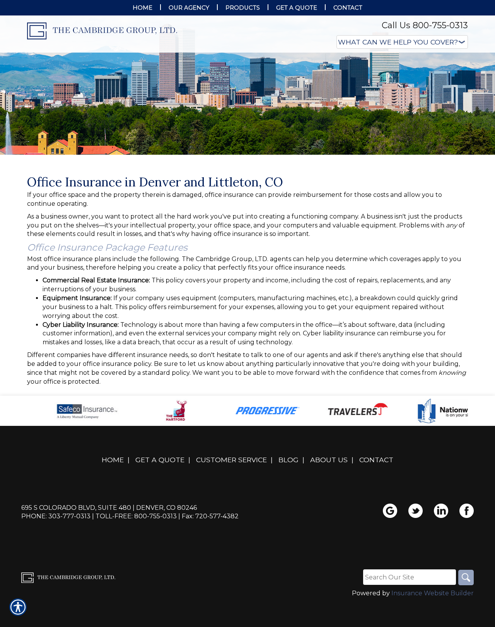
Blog (288, 460)
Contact (376, 460)
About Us (329, 460)
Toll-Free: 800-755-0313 (136, 516)
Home (113, 460)
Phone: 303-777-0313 (55, 516)
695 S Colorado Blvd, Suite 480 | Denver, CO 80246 (109, 507)
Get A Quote (159, 460)
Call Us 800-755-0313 (425, 25)
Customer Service (231, 460)
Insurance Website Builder (432, 593)
